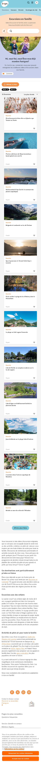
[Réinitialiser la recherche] (36, 31)
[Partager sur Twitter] (18, 692)
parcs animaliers (23, 653)
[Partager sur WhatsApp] (23, 692)
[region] (20, 745)
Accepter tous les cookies (20, 758)
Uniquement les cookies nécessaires (20, 753)
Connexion (9, 73)
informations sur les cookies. (14, 749)
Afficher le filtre (11, 84)
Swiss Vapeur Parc (18, 648)
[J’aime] (34, 128)
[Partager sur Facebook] (12, 692)
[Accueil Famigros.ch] (5, 4)
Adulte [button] (4, 89)
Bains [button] (12, 89)
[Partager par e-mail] (29, 692)
